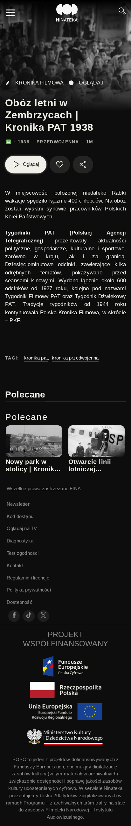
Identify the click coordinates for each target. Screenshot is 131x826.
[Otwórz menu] (10, 12)
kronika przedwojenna (75, 357)
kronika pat (36, 357)
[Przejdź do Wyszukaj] (122, 12)
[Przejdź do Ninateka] (67, 13)
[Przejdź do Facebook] (14, 616)
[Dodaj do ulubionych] (60, 164)
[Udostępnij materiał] (83, 164)
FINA (75, 488)
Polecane (25, 394)
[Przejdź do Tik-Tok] (28, 616)
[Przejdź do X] (43, 616)
